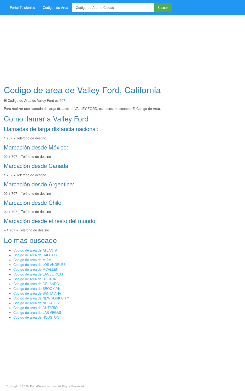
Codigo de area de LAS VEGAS (37, 312)
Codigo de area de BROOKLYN (37, 288)
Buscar (162, 7)
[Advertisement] (122, 48)
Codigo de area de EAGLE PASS (38, 274)
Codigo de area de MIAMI (32, 259)
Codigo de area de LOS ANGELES (39, 264)
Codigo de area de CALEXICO (36, 255)
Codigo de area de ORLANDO (36, 283)
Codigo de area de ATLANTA (35, 250)
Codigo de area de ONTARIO (35, 307)
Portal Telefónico (22, 7)
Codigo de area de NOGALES (36, 302)
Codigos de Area (55, 7)
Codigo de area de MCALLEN (35, 269)
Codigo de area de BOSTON (34, 278)
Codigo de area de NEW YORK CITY (41, 298)
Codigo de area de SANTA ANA (37, 293)
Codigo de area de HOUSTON (36, 317)
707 (62, 100)
